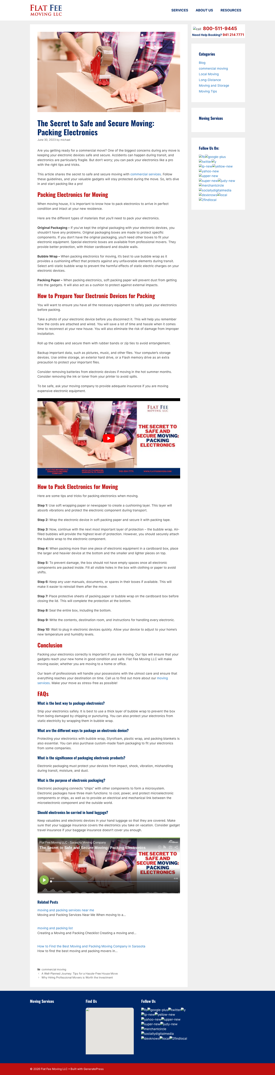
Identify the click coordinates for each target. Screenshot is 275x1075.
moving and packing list (55, 928)
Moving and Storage (214, 85)
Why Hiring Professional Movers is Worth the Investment (77, 977)
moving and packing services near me (65, 910)
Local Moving (209, 74)
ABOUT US (204, 10)
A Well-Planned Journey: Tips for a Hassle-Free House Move (80, 973)
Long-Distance (210, 80)
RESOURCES (231, 10)
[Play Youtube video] (108, 438)
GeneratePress (94, 1069)
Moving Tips (208, 91)
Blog (202, 63)
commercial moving (54, 969)
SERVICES (179, 10)
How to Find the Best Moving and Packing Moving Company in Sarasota (91, 946)
